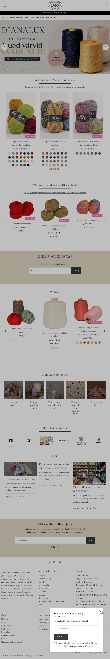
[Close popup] (100, 611)
